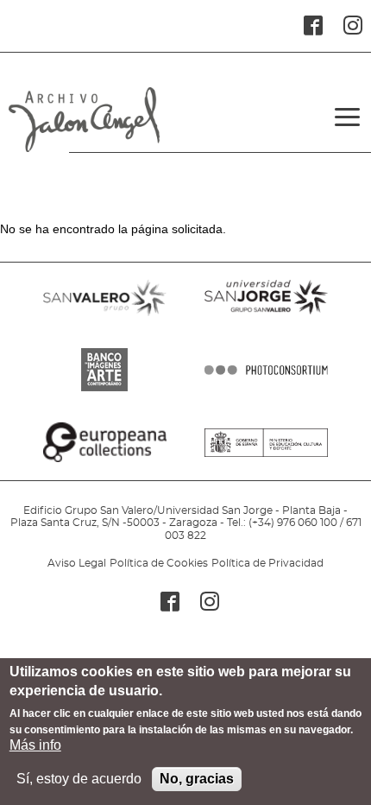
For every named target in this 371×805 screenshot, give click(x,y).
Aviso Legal (76, 563)
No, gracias (197, 778)
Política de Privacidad (267, 563)
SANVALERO (105, 319)
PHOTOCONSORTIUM (266, 391)
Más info (35, 745)
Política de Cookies (159, 563)
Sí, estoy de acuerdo (78, 778)
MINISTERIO (266, 464)
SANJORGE (266, 319)
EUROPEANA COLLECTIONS (105, 464)
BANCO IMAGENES (105, 391)
